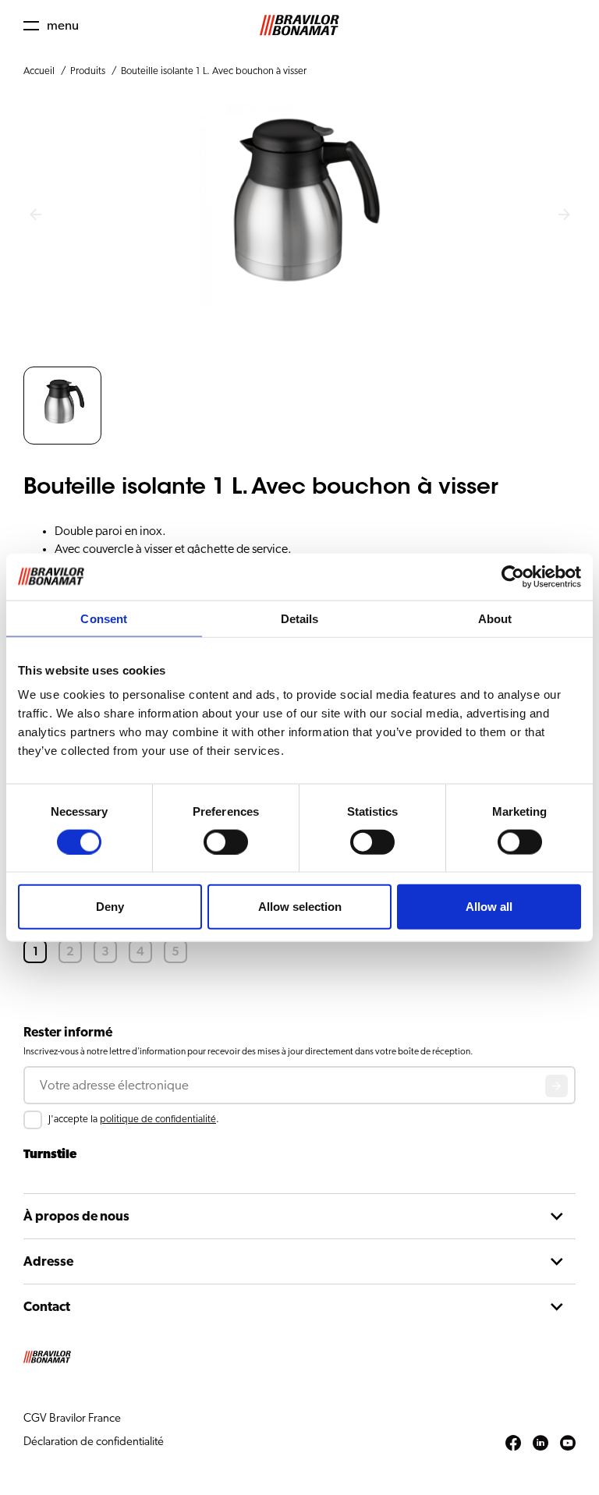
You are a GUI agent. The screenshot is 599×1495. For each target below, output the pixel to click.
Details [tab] (300, 618)
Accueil (39, 71)
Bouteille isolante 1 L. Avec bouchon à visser (214, 71)
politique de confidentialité (158, 1119)
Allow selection (300, 906)
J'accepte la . (133, 1119)
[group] (62, 406)
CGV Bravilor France (72, 1418)
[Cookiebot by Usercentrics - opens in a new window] (513, 576)
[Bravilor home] (299, 25)
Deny (110, 906)
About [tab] (495, 618)
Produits (87, 71)
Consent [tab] (103, 618)
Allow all (489, 906)
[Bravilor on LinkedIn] (540, 1443)
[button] (51, 25)
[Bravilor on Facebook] (513, 1443)
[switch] (226, 841)
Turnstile (49, 1154)
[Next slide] (564, 215)
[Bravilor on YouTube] (568, 1443)
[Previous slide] (35, 215)
